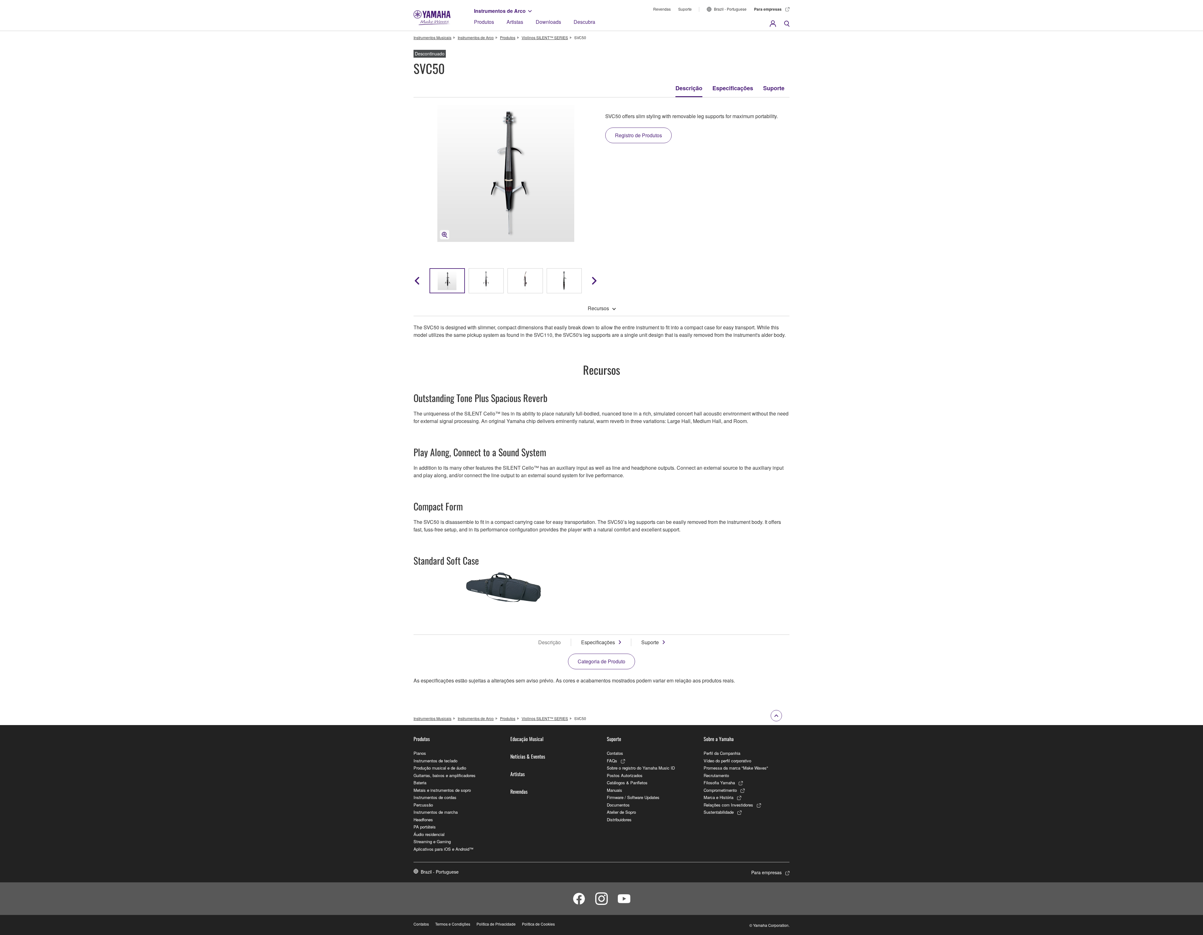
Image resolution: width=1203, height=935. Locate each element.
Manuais (614, 790)
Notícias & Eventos (527, 756)
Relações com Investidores (728, 805)
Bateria (420, 783)
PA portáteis (425, 827)
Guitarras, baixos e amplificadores (445, 775)
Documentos (618, 805)
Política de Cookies (538, 924)
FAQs (612, 761)
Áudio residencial (429, 834)
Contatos (615, 753)
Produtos (484, 21)
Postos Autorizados (625, 775)
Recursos (598, 308)
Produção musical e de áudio (440, 768)
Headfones (423, 820)
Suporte (685, 9)
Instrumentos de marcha (436, 812)
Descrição (688, 88)
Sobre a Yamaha (719, 739)
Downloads (548, 21)
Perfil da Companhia (722, 753)
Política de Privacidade (496, 924)
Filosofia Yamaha (719, 783)
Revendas (662, 9)
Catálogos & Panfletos (627, 783)
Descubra (584, 21)
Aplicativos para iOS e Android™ (443, 849)
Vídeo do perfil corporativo (727, 761)
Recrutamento (716, 775)
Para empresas (768, 9)
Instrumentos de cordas (435, 797)
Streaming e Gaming (432, 841)
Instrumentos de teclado (435, 761)
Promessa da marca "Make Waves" (736, 768)
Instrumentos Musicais (432, 37)
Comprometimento (720, 790)
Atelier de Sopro (621, 812)
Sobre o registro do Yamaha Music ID (641, 768)
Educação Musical (527, 739)
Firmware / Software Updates (633, 797)
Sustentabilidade (719, 812)
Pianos (420, 753)
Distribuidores (619, 820)
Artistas (515, 21)
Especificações (732, 88)
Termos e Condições (452, 924)
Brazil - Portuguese (730, 9)
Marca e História (718, 797)
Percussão (423, 805)
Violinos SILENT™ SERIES (545, 37)
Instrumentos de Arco (500, 10)
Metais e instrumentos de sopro (442, 790)
